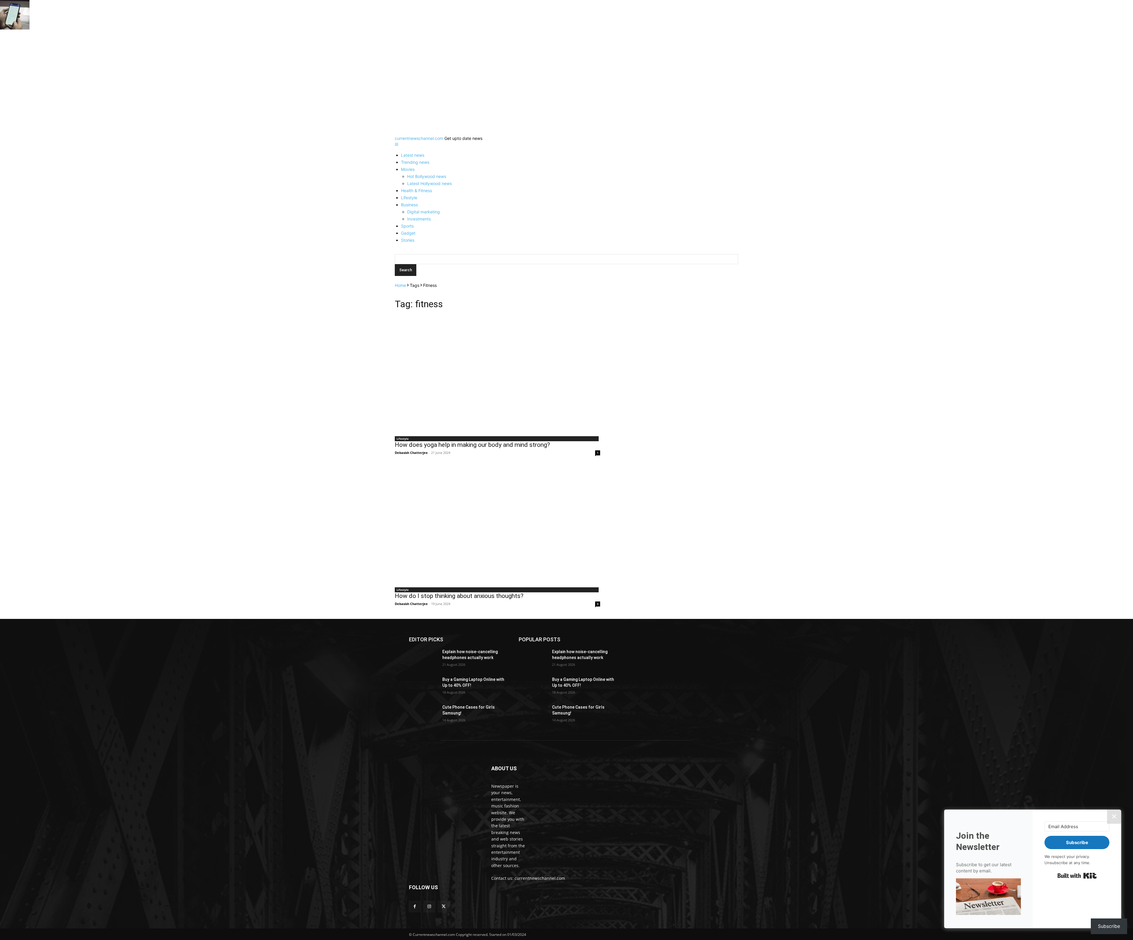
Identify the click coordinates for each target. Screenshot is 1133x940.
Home (400, 285)
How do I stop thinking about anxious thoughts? (459, 595)
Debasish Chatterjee (411, 452)
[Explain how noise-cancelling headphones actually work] (423, 659)
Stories (407, 240)
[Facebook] (414, 906)
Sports (407, 225)
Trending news (415, 162)
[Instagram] (429, 906)
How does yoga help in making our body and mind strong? (472, 444)
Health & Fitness (416, 190)
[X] (443, 906)
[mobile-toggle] (396, 144)
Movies (408, 169)
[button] (988, 897)
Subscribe (1109, 926)
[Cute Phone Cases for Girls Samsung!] (423, 714)
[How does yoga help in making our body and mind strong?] (497, 374)
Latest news (412, 155)
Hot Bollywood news (426, 176)
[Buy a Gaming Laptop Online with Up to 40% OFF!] (423, 687)
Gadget (408, 233)
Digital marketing (423, 211)
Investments (419, 218)
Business (409, 204)
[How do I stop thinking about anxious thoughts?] (497, 525)
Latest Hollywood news (429, 183)
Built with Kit (1077, 875)
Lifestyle (409, 197)
